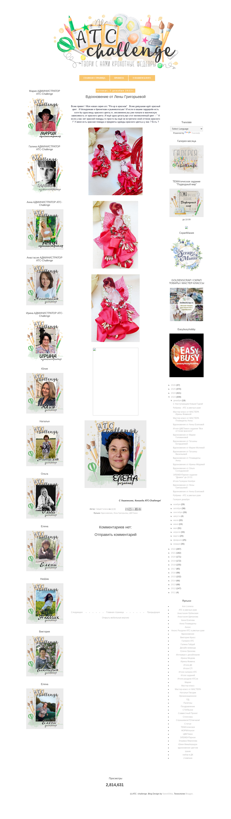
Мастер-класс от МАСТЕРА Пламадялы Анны (186, 419)
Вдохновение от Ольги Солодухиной (184, 469)
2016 (173, 573)
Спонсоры (188, 717)
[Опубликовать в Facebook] (136, 509)
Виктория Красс (187, 637)
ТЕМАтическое (188, 727)
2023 (173, 397)
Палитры (187, 703)
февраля (177, 540)
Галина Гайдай (188, 644)
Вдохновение (106, 513)
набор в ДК (188, 755)
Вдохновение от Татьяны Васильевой (185, 452)
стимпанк (187, 758)
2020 (173, 557)
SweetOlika (168, 794)
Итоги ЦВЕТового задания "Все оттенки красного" (188, 429)
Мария (188, 682)
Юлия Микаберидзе (187, 744)
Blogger (189, 794)
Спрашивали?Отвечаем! (188, 720)
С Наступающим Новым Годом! (188, 404)
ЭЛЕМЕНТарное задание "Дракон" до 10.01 (185, 476)
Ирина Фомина (188, 661)
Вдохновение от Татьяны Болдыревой (185, 442)
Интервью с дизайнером (188, 655)
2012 (173, 588)
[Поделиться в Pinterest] (139, 509)
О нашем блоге (142, 78)
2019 (173, 561)
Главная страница (94, 78)
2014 (173, 580)
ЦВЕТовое (133, 513)
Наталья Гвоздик (188, 692)
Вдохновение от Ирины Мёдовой (189, 464)
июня (176, 524)
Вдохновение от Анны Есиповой (188, 424)
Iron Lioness (187, 606)
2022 (173, 549)
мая (175, 528)
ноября (177, 504)
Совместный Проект (188, 713)
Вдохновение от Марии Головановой (184, 436)
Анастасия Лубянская (187, 613)
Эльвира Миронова (188, 741)
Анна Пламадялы (187, 623)
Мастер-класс (187, 686)
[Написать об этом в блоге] (130, 509)
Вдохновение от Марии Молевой (189, 448)
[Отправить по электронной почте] (127, 509)
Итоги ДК (187, 665)
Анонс (188, 627)
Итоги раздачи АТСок (188, 679)
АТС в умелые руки (188, 610)
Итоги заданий (188, 675)
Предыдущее (153, 612)
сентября (178, 512)
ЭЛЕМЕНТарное (188, 737)
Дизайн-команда (188, 648)
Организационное (188, 696)
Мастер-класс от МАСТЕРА (188, 689)
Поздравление (188, 706)
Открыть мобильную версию (115, 618)
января (177, 544)
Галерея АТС (188, 641)
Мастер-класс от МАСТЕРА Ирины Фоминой (186, 413)
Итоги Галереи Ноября (184, 481)
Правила (119, 78)
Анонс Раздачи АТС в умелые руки (187, 630)
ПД (187, 699)
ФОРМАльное (187, 730)
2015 (173, 576)
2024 (173, 393)
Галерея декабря (181, 499)
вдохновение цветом (188, 748)
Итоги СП (187, 668)
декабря (177, 400)
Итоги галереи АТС (188, 672)
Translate (195, 133)
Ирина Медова (188, 658)
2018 (173, 565)
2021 (173, 553)
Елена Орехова (187, 651)
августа (177, 516)
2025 (173, 389)
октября (177, 508)
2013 (173, 584)
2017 (173, 569)
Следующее (77, 612)
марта (176, 536)
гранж (188, 751)
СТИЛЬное (188, 710)
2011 (173, 592)
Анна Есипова (188, 620)
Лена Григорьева (120, 513)
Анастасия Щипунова (188, 617)
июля (176, 520)
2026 (173, 385)
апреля (177, 532)
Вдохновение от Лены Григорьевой (183, 486)
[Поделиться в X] (133, 509)
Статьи (187, 724)
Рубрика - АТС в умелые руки (187, 408)
